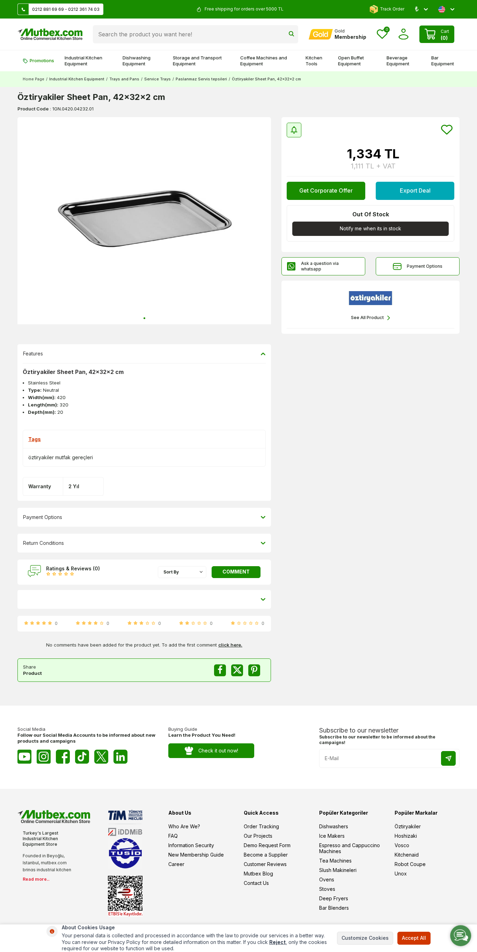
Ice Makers (332, 836)
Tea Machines (335, 861)
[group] (144, 220)
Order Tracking (261, 826)
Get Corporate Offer (326, 190)
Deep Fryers (333, 898)
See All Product (367, 317)
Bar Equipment (442, 60)
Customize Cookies (365, 938)
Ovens (326, 879)
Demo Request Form (267, 845)
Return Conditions (43, 543)
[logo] (49, 34)
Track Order (392, 9)
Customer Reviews (265, 864)
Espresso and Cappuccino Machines (349, 848)
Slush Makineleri (338, 870)
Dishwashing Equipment (137, 60)
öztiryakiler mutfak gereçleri (60, 457)
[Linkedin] (120, 757)
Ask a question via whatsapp (320, 266)
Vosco (402, 845)
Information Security (191, 845)
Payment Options (424, 266)
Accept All (414, 938)
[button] (144, 318)
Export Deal (415, 190)
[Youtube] (24, 757)
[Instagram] (44, 757)
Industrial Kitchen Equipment (83, 60)
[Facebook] (63, 757)
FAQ (173, 836)
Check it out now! (218, 750)
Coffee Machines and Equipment (263, 60)
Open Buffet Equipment (351, 60)
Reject (277, 942)
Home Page (33, 79)
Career (176, 864)
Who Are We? (184, 826)
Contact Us (256, 883)
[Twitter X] (101, 757)
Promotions (42, 60)
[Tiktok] (82, 757)
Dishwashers (333, 826)
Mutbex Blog (258, 874)
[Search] (291, 34)
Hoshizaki (406, 836)
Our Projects (258, 836)
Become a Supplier (266, 855)
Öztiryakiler (408, 826)
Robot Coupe (410, 864)
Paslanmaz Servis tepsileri (201, 79)
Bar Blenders (334, 908)
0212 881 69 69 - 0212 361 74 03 (66, 9)
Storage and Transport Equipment (197, 60)
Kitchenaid (407, 855)
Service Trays (157, 79)
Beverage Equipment (398, 60)
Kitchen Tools (314, 60)
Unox (401, 874)
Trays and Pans (124, 79)
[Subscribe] (448, 758)
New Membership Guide (196, 855)
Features (33, 353)
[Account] (403, 34)
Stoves (327, 889)
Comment (236, 572)
